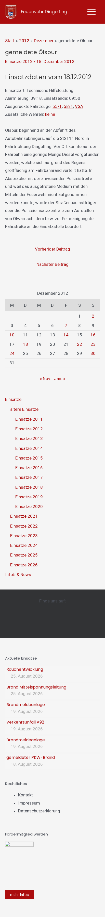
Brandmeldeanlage (25, 705)
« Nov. (45, 378)
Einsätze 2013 (29, 438)
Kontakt (25, 794)
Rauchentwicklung (24, 669)
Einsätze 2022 (24, 526)
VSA (79, 106)
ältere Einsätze (24, 409)
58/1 (68, 106)
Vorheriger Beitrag (52, 249)
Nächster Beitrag (52, 264)
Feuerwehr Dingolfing (44, 12)
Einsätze (13, 399)
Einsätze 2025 (24, 555)
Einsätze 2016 (29, 467)
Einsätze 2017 (29, 477)
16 (93, 334)
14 (66, 334)
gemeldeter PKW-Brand (30, 757)
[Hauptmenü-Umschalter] (91, 12)
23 (93, 344)
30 (93, 353)
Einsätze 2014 (29, 448)
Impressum (29, 803)
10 (12, 334)
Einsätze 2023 (24, 535)
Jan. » (59, 378)
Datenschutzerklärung (39, 810)
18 (25, 344)
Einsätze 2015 (29, 458)
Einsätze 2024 (24, 545)
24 (12, 353)
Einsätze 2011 (29, 419)
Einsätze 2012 (19, 61)
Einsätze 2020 (29, 506)
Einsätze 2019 (29, 496)
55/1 (57, 106)
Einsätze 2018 (29, 487)
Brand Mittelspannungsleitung (36, 687)
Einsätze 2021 (24, 516)
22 (79, 344)
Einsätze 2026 (24, 564)
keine (50, 114)
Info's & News (18, 574)
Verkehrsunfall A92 (25, 722)
